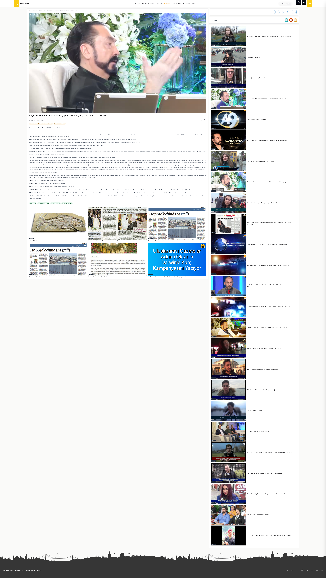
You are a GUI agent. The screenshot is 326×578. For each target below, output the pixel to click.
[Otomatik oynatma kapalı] (195, 110)
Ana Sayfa (137, 4)
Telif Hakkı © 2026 (7, 570)
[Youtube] (292, 570)
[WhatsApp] (283, 12)
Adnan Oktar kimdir (55, 203)
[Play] (31, 110)
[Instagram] (302, 570)
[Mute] (34, 110)
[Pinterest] (317, 570)
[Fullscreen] (203, 110)
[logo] (16, 3)
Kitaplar (152, 4)
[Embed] (295, 12)
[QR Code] (291, 12)
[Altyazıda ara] (201, 120)
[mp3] (286, 20)
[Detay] (204, 120)
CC (183, 110)
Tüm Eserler (145, 4)
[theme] (298, 2)
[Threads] (322, 570)
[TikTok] (312, 570)
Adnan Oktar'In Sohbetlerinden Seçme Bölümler (41, 123)
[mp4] (291, 20)
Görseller (181, 4)
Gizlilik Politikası (19, 570)
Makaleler (159, 4)
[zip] (295, 20)
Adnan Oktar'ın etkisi (67, 203)
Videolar (167, 4)
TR (304, 2)
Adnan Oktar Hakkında (43, 203)
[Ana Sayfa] (29, 10)
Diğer (193, 4)
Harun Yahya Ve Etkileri (59, 123)
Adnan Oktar (33, 203)
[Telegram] (287, 12)
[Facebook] (275, 12)
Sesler (175, 4)
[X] (279, 12)
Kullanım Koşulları (30, 570)
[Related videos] (30, 14)
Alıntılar (187, 4)
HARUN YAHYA (25, 3)
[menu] (309, 3)
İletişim (38, 570)
